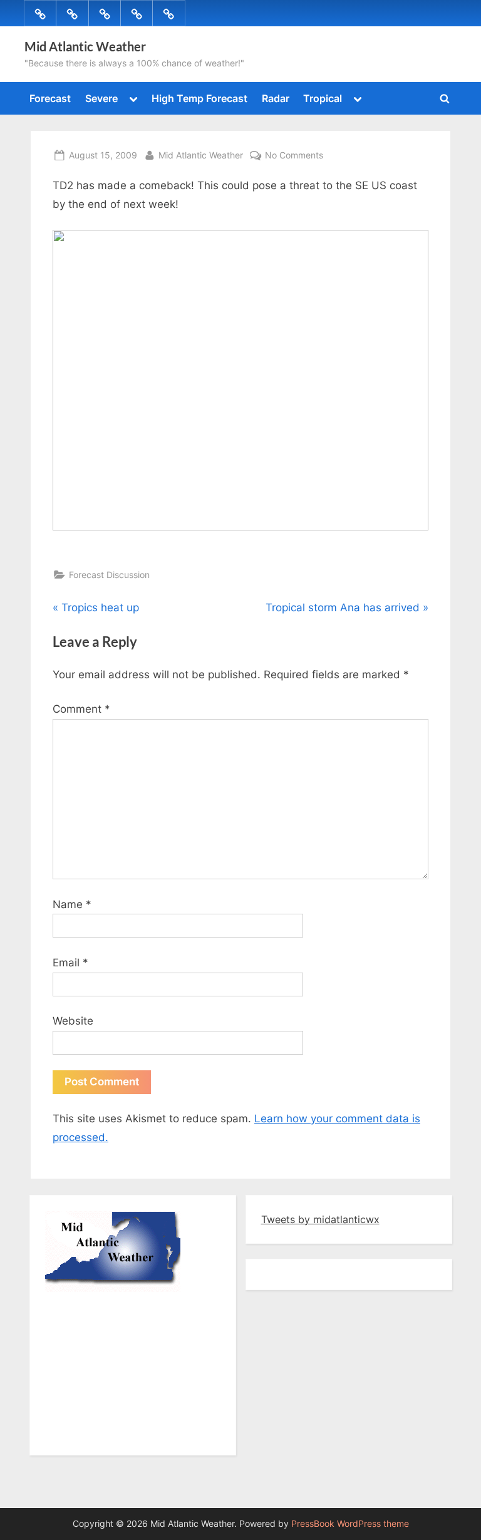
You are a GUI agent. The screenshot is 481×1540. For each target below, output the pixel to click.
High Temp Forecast (199, 98)
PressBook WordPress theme (350, 1524)
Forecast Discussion (109, 574)
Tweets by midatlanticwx (320, 1219)
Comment (81, 709)
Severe (101, 98)
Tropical (322, 98)
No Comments (294, 154)
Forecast (50, 98)
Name (72, 904)
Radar (275, 98)
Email (70, 962)
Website (73, 1021)
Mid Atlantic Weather (85, 46)
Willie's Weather (96, 1433)
